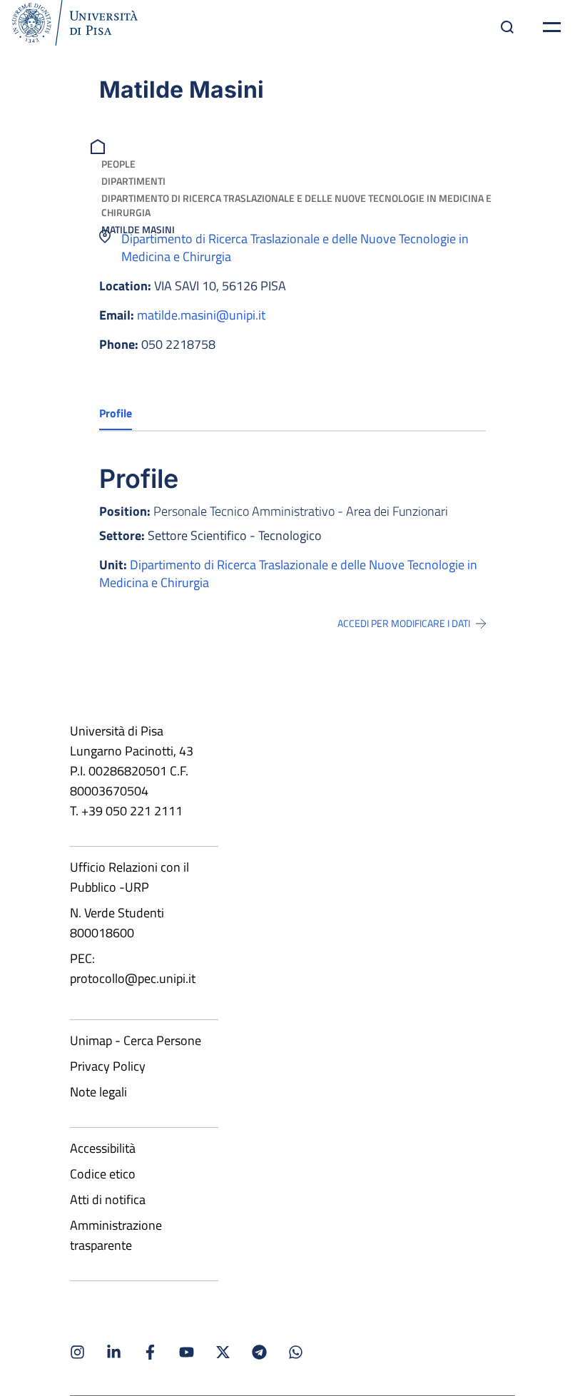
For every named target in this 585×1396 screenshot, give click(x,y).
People (118, 163)
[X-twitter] (222, 1352)
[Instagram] (77, 1352)
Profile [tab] (115, 413)
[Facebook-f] (150, 1352)
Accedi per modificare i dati (403, 623)
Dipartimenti (133, 180)
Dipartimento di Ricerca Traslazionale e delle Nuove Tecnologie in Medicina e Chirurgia (296, 205)
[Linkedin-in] (113, 1352)
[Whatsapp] (295, 1352)
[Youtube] (186, 1352)
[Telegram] (259, 1352)
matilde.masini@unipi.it (201, 315)
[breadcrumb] (99, 145)
